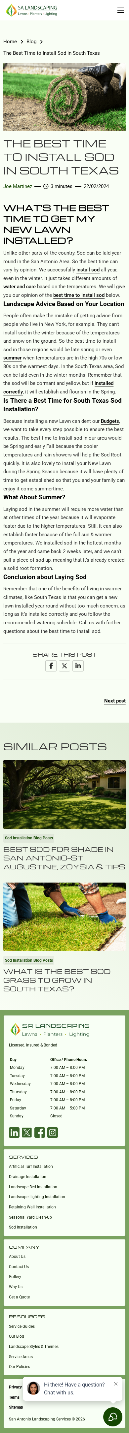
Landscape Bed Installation (33, 1187)
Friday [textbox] (15, 1100)
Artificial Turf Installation (31, 1166)
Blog (31, 42)
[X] (64, 665)
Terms (14, 1397)
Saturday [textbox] (18, 1108)
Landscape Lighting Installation (37, 1197)
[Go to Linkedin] (14, 1134)
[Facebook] (51, 665)
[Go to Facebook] (39, 1134)
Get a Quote (19, 1297)
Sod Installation (23, 1227)
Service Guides (22, 1326)
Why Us (15, 1287)
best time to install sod (79, 295)
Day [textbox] (13, 1059)
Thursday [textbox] (18, 1092)
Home (10, 42)
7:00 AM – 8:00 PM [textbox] (67, 1067)
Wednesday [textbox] (20, 1083)
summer (12, 358)
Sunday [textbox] (16, 1116)
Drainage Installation (27, 1176)
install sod (88, 270)
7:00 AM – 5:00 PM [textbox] (67, 1108)
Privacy (15, 1387)
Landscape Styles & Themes (34, 1346)
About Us (17, 1256)
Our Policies (19, 1366)
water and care (19, 287)
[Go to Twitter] (27, 1134)
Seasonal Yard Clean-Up (30, 1217)
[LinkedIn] (78, 665)
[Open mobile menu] (120, 10)
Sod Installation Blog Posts (29, 838)
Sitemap (16, 1407)
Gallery (15, 1276)
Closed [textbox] (56, 1116)
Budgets (110, 421)
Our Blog (16, 1336)
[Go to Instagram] (52, 1134)
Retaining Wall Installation (32, 1207)
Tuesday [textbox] (17, 1076)
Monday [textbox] (17, 1067)
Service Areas (21, 1357)
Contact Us (19, 1266)
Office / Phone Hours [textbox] (68, 1059)
